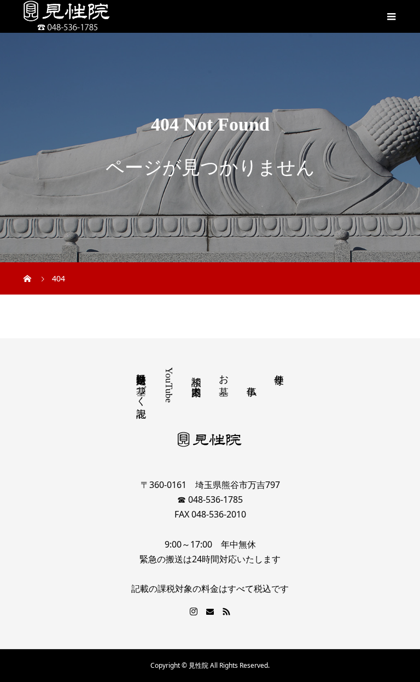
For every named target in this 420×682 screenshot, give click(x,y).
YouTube (169, 385)
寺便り (278, 373)
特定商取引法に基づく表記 (141, 384)
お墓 (223, 373)
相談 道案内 (196, 374)
